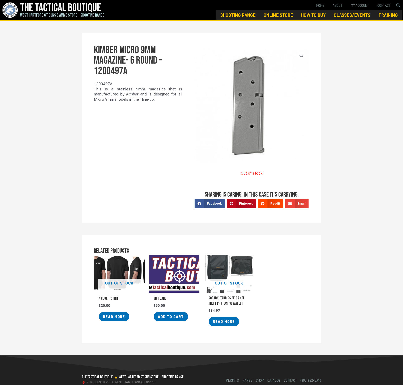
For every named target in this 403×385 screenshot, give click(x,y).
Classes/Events (352, 15)
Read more (114, 316)
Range (247, 380)
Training (388, 15)
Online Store (278, 15)
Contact (384, 5)
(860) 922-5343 (311, 380)
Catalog (273, 380)
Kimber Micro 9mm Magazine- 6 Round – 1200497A (128, 60)
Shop (260, 380)
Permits (232, 380)
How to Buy (313, 15)
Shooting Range (238, 15)
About (337, 5)
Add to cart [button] (171, 316)
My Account (360, 5)
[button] (398, 5)
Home (320, 5)
